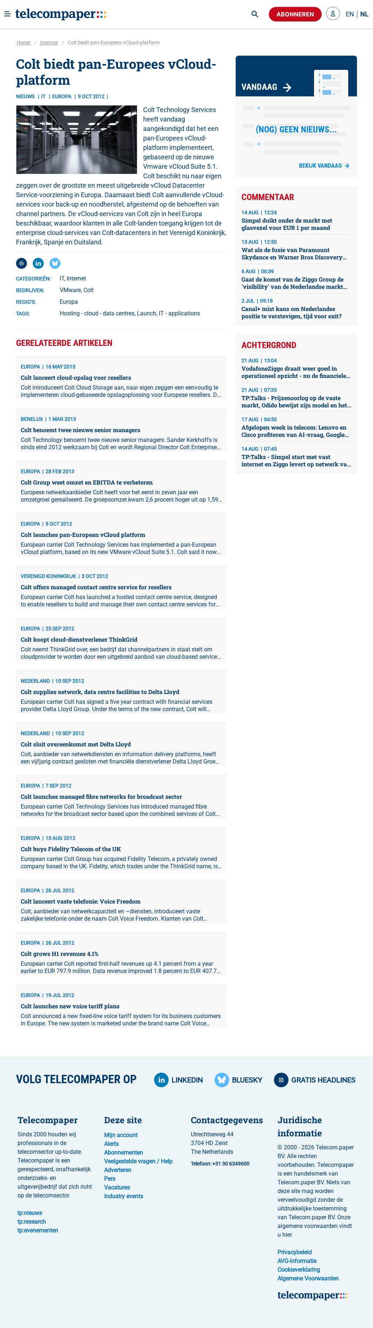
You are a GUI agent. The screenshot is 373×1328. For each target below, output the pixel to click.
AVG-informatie (297, 1260)
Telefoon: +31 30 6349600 (220, 1164)
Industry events (123, 1196)
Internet (49, 42)
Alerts (111, 1143)
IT (44, 96)
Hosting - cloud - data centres (97, 313)
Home (23, 42)
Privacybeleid (295, 1252)
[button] (333, 14)
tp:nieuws (29, 1212)
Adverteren (117, 1170)
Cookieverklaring (299, 1269)
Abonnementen (123, 1152)
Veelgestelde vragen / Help (138, 1161)
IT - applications (179, 313)
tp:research (31, 1221)
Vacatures (117, 1187)
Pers (109, 1178)
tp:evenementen (37, 1230)
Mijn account (121, 1135)
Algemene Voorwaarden (308, 1278)
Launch (146, 313)
